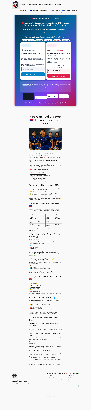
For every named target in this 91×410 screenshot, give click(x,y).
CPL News (33, 248)
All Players (55, 364)
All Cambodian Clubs (35, 291)
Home (30, 153)
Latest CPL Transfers (56, 293)
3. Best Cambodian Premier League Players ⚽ (40, 175)
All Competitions (35, 365)
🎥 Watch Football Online (52, 96)
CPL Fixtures (32, 230)
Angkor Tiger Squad (35, 287)
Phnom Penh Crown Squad (37, 285)
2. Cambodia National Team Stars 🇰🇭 (38, 174)
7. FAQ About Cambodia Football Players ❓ (39, 181)
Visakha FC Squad (35, 288)
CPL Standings (34, 247)
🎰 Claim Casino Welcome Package (59, 76)
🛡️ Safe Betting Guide (64, 96)
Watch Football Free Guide (40, 359)
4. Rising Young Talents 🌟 (35, 176)
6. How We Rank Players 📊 (36, 179)
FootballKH (19, 403)
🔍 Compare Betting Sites (28, 95)
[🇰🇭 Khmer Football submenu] (38, 10)
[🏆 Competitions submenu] (47, 10)
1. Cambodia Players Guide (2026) (37, 172)
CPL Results (55, 228)
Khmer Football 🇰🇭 (42, 198)
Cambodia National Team (34, 199)
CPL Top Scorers (34, 245)
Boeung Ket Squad (35, 289)
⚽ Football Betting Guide (41, 98)
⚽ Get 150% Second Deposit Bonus (33, 74)
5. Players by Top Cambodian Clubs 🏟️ (38, 178)
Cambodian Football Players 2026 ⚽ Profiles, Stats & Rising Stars (47, 153)
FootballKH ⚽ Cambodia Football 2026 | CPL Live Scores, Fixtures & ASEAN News (41, 4)
